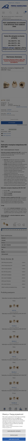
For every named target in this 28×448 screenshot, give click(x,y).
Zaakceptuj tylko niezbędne (14, 431)
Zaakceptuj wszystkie (14, 439)
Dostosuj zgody (14, 435)
